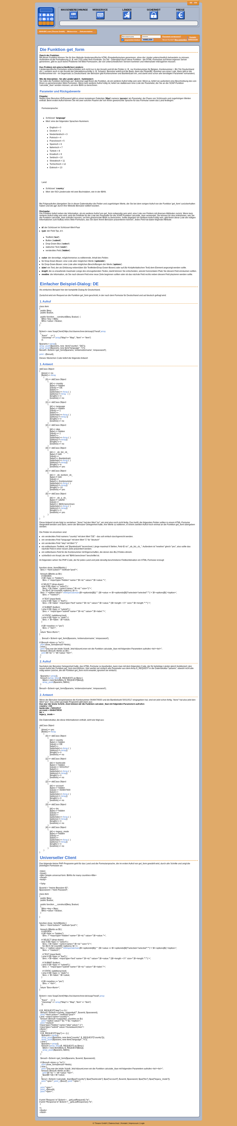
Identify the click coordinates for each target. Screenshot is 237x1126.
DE (191, 3)
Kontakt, (192, 37)
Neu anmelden (181, 40)
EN (195, 3)
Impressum (193, 39)
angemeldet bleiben (132, 40)
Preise (180, 9)
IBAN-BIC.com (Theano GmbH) (52, 31)
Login (142, 1123)
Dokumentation (86, 31)
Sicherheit (153, 9)
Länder (127, 9)
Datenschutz (114, 1123)
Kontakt (124, 1123)
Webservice (100, 9)
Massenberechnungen (73, 9)
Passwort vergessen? (171, 36)
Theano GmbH (101, 1123)
